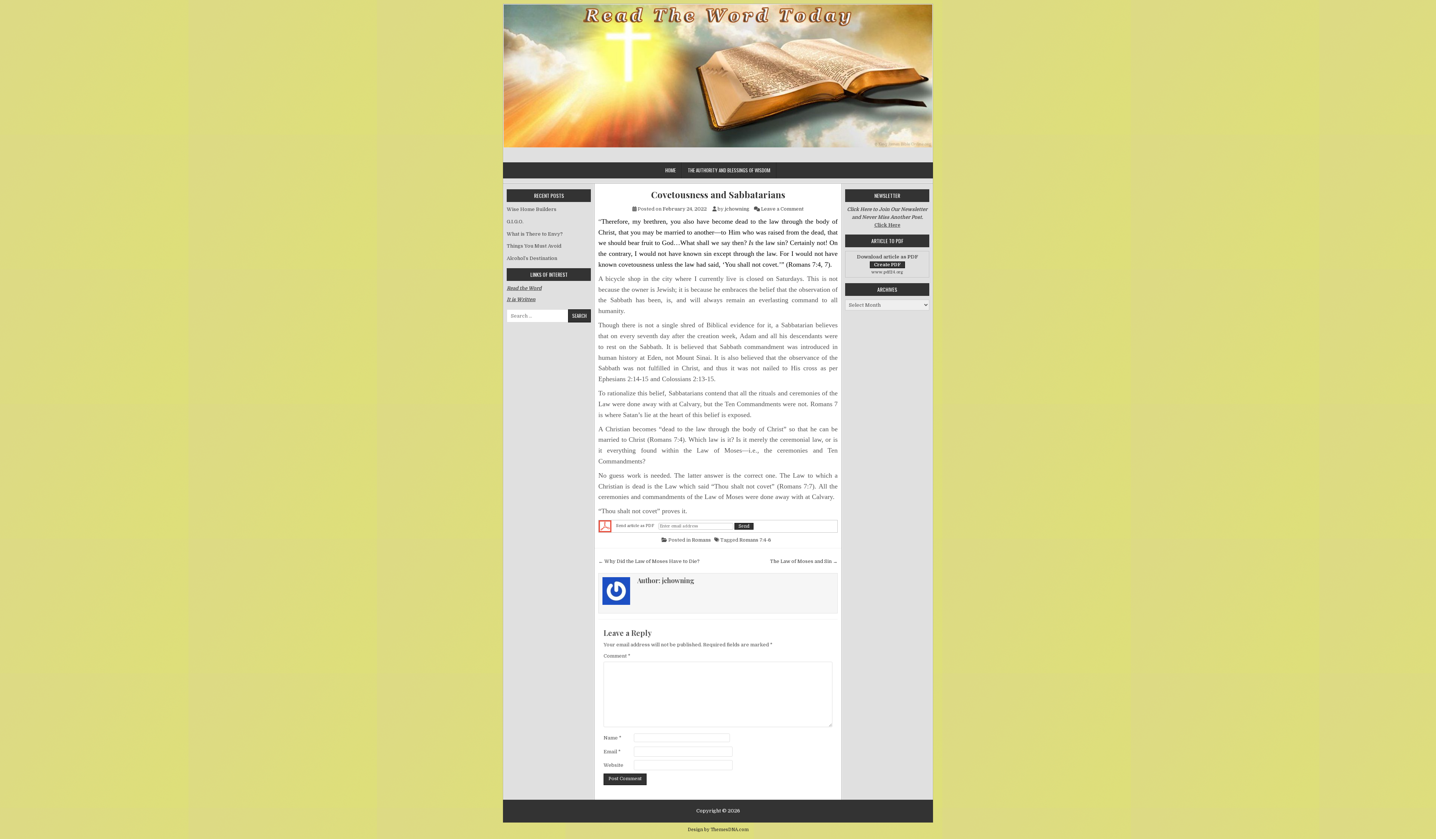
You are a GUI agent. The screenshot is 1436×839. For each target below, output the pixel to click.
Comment (617, 656)
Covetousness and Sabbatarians (718, 194)
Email (612, 751)
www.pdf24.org (887, 272)
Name (613, 738)
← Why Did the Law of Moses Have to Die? (649, 561)
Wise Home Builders (531, 209)
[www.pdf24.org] (605, 526)
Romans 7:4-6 (755, 540)
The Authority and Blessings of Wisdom (729, 170)
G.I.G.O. (515, 221)
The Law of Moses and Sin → (804, 561)
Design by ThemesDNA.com (718, 829)
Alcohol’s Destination (532, 258)
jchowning (737, 209)
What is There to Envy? (535, 234)
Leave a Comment (782, 209)
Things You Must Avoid (534, 246)
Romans (701, 540)
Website (613, 765)
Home (670, 170)
